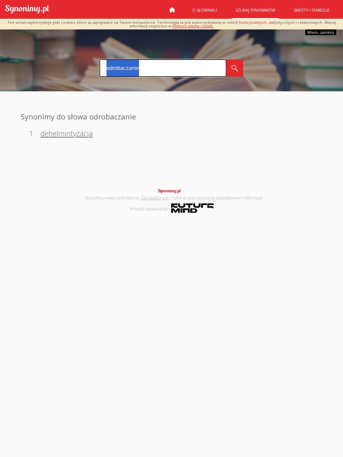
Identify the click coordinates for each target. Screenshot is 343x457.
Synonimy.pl (27, 9)
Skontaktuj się (154, 198)
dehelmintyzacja (67, 133)
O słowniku (204, 10)
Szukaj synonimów (255, 10)
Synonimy (171, 191)
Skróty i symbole (311, 10)
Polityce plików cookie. (193, 25)
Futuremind (192, 208)
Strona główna (172, 12)
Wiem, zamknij (320, 32)
